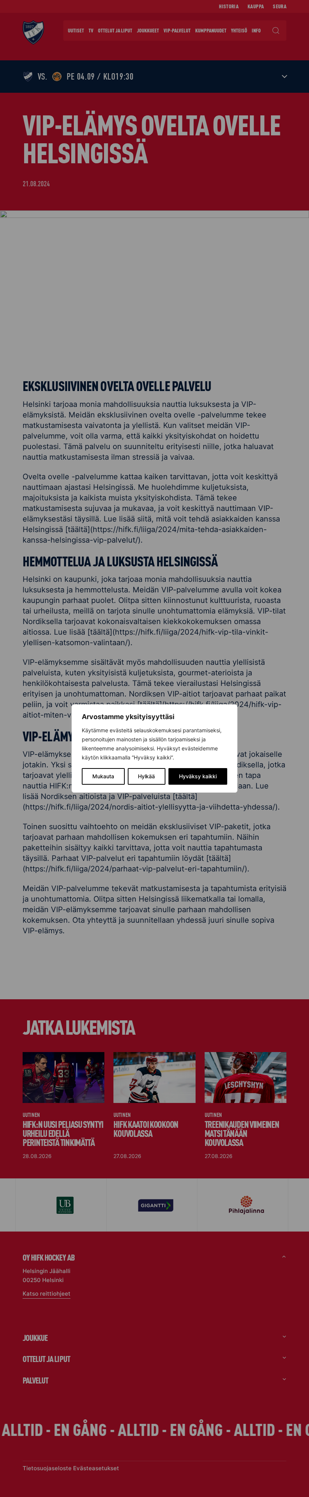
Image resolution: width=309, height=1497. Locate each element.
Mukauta (103, 776)
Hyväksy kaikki (198, 776)
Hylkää (146, 776)
